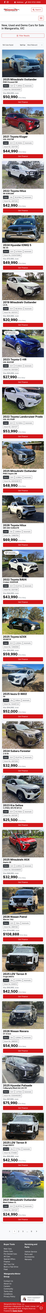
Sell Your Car (9, 1264)
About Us (7, 1284)
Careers (7, 1286)
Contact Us (8, 1281)
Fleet (6, 1269)
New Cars (8, 1249)
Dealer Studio (17, 1311)
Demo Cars (8, 1251)
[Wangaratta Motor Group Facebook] (5, 2)
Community (8, 1289)
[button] (41, 18)
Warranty (28, 1259)
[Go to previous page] (9, 1231)
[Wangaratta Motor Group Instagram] (8, 2)
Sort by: (23, 45)
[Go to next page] (36, 1231)
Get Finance (23, 102)
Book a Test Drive (11, 1267)
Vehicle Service (31, 1252)
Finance (7, 1262)
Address (20, 2)
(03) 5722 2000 (34, 2)
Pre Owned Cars (10, 1254)
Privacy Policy (9, 1296)
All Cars (7, 1256)
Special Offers (9, 1259)
